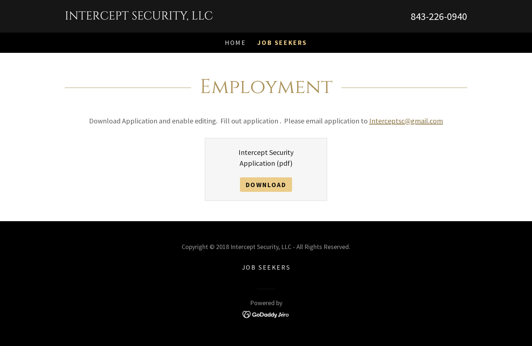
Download (266, 185)
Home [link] (235, 42)
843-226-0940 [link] (439, 16)
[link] (165, 16)
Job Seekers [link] (282, 42)
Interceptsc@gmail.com (406, 120)
